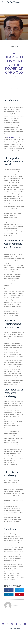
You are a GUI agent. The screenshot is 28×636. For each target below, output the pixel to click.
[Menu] (25, 2)
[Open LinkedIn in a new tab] (16, 624)
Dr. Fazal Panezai (11, 137)
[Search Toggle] (2, 2)
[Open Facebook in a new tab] (3, 624)
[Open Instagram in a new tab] (12, 624)
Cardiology (15, 46)
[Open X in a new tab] (7, 624)
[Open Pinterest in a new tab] (21, 624)
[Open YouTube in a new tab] (25, 624)
